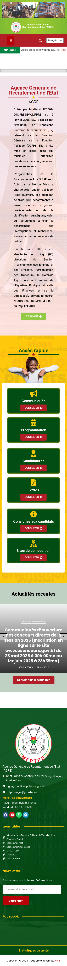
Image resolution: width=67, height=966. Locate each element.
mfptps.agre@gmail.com (22, 792)
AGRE (57, 960)
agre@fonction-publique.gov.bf (26, 786)
